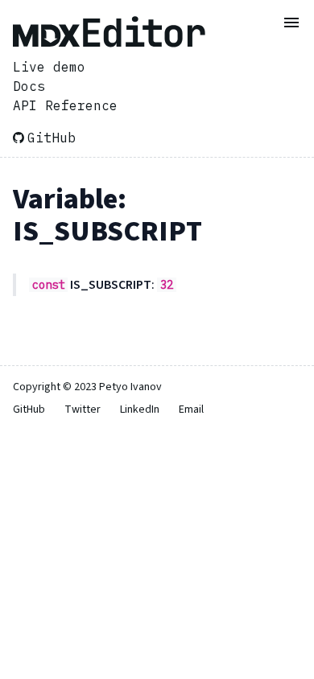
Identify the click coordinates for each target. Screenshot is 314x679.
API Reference (65, 105)
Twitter (82, 409)
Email (191, 409)
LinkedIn (139, 409)
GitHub (51, 138)
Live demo (49, 67)
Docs (29, 86)
